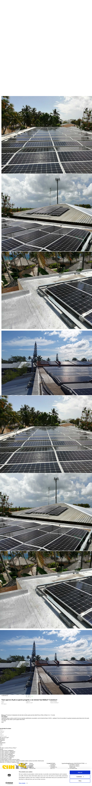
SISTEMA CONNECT (53, 764)
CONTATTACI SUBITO (19, 734)
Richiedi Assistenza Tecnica (7, 23)
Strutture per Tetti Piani (6, 37)
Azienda (3, 12)
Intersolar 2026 (72, 763)
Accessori (3, 1)
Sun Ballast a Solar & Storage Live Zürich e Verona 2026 (74, 766)
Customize (79, 776)
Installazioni (4, 2)
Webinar (3, 9)
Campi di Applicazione (6, 41)
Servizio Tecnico (5, 3)
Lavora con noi (4, 16)
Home (2, 34)
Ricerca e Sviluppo (5, 7)
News (2, 11)
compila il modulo (5, 734)
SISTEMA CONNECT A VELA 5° (53, 767)
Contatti (3, 18)
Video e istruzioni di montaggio (8, 39)
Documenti (3, 10)
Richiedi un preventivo (6, 21)
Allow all (80, 772)
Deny (80, 780)
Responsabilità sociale (6, 15)
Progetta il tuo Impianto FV (7, 6)
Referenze (6, 89)
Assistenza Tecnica (5, 5)
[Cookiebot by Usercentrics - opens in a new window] (9, 783)
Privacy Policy (40, 715)
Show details (22, 783)
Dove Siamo (4, 19)
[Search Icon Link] (2, 31)
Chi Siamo (3, 14)
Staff (2, 20)
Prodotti (3, 36)
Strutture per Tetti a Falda (7, 38)
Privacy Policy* (12, 747)
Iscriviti (1, 749)
